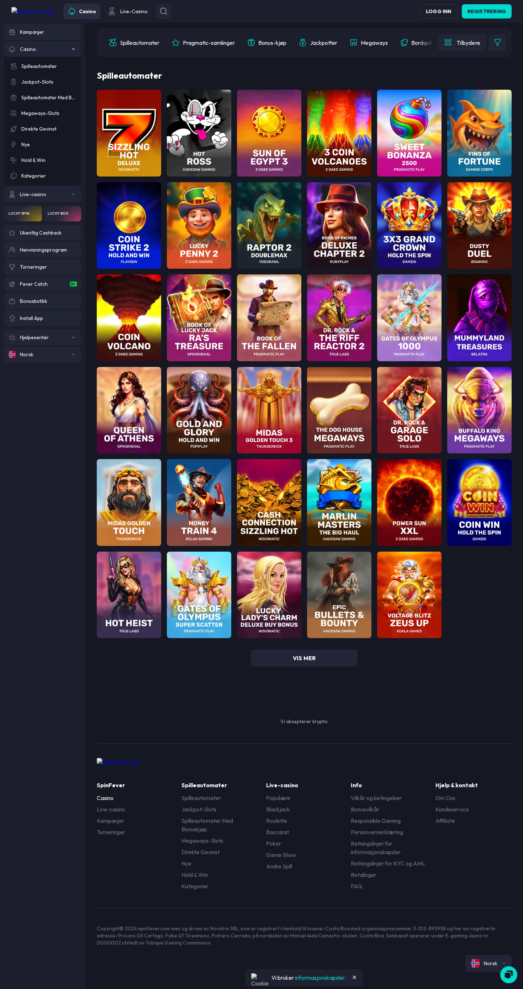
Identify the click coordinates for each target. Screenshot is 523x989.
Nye (186, 863)
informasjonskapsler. (320, 977)
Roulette (276, 820)
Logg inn (438, 11)
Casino (105, 797)
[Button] (163, 11)
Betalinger (363, 874)
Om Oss (445, 797)
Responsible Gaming (376, 820)
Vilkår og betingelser (376, 797)
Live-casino (111, 809)
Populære (278, 797)
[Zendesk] (508, 974)
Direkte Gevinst (200, 852)
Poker (273, 843)
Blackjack (278, 809)
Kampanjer (110, 820)
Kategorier (194, 886)
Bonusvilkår (365, 809)
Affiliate (445, 820)
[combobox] (488, 963)
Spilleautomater (201, 797)
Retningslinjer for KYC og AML (388, 863)
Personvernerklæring (377, 832)
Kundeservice (452, 809)
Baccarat (277, 832)
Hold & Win (194, 874)
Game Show (281, 854)
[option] (133, 42)
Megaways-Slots (202, 840)
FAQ (356, 886)
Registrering (486, 11)
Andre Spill (279, 866)
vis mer (304, 658)
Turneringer (111, 832)
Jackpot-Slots (198, 809)
